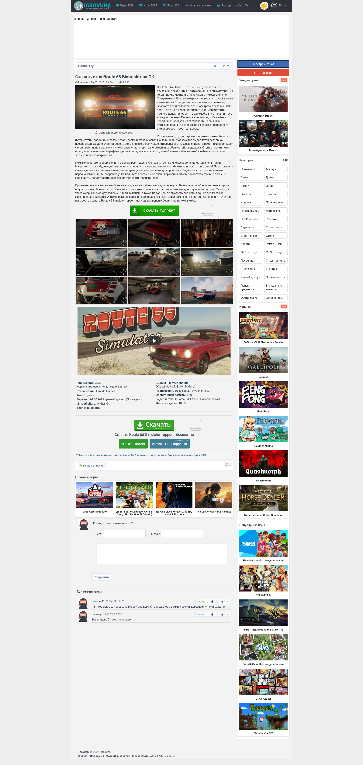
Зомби (245, 186)
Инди (91, 455)
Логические (273, 211)
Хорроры (246, 202)
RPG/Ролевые (250, 219)
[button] (228, 464)
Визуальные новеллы (274, 287)
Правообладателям (143, 755)
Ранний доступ (250, 277)
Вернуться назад (92, 465)
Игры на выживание (180, 455)
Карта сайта (166, 755)
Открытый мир (157, 455)
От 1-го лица (138, 455)
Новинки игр (248, 169)
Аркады (271, 169)
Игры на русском (200, 5)
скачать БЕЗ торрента (169, 443)
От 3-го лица (274, 252)
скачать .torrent (133, 443)
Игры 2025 (150, 5)
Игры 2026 (126, 5)
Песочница (248, 260)
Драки (270, 177)
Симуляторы (103, 455)
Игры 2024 (173, 5)
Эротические (249, 297)
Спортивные (249, 236)
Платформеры (250, 211)
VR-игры (271, 269)
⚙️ (215, 66)
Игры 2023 (200, 455)
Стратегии (247, 227)
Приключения (121, 455)
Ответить (202, 601)
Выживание (248, 269)
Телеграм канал (263, 64)
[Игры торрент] (93, 6)
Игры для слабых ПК (234, 5)
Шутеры (271, 194)
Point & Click (274, 244)
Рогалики (272, 219)
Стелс (270, 236)
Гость (282, 5)
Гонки (82, 455)
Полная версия (275, 277)
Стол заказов (263, 72)
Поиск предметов (248, 287)
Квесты (245, 244)
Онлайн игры (274, 297)
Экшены (246, 194)
